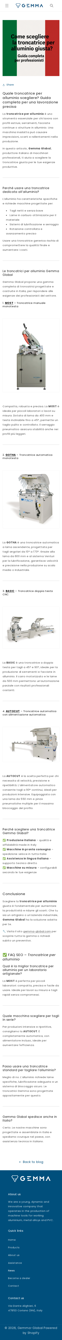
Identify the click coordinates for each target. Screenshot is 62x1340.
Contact (13, 1286)
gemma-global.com (37, 931)
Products (14, 1247)
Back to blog (33, 1162)
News (11, 1270)
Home (12, 1240)
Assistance (15, 1263)
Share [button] (10, 84)
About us (14, 1255)
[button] (7, 5)
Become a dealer (19, 1278)
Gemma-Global (30, 1328)
